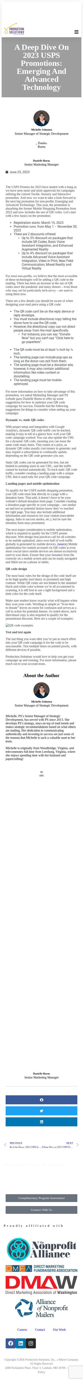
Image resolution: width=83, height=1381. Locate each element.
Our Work (59, 1329)
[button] (76, 32)
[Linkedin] (21, 1343)
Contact (40, 1329)
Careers (22, 1329)
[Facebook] (11, 1343)
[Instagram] (31, 1343)
